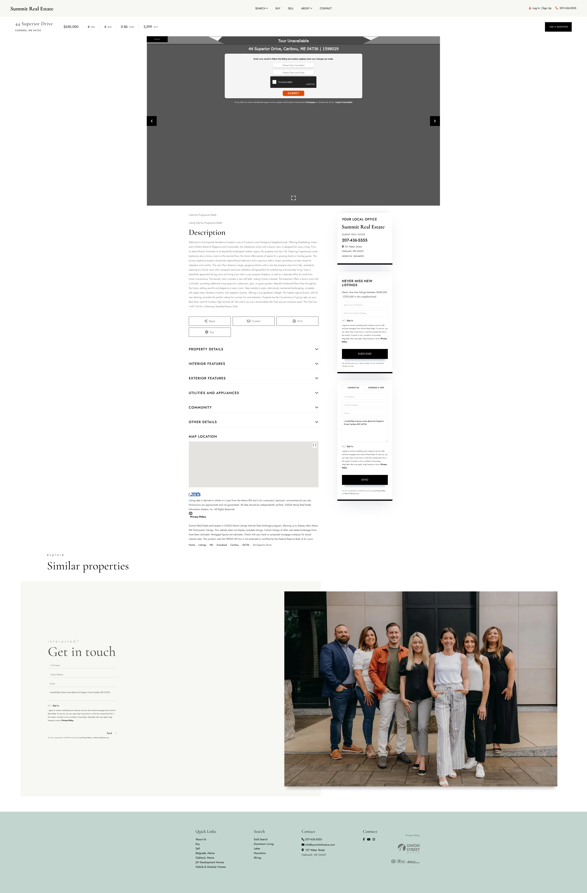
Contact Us (347, 256)
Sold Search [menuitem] (261, 839)
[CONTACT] (558, 27)
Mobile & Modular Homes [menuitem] (211, 867)
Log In (536, 8)
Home (192, 545)
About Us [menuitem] (201, 839)
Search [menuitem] (260, 8)
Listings (202, 545)
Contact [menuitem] (326, 8)
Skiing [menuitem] (257, 858)
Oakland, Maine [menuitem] (205, 858)
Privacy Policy (198, 517)
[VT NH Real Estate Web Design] (405, 848)
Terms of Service (350, 493)
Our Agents (358, 256)
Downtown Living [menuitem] (264, 844)
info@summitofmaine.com (320, 845)
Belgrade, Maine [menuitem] (205, 853)
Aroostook (222, 545)
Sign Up (546, 8)
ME (211, 545)
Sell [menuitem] (291, 8)
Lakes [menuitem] (257, 849)
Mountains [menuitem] (260, 853)
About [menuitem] (305, 8)
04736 (245, 545)
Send (364, 480)
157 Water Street (314, 852)
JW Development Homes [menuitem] (210, 862)
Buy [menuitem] (278, 8)
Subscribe (365, 354)
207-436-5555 (568, 8)
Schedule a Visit (376, 387)
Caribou (235, 545)
